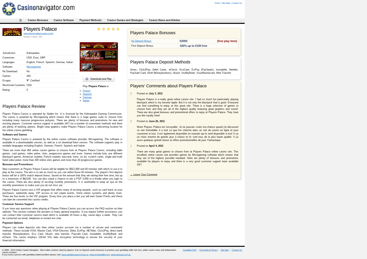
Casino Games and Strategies (125, 20)
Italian (86, 100)
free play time (227, 41)
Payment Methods (91, 20)
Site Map (226, 3)
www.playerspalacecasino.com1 (38, 33)
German (87, 97)
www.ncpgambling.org (99, 254)
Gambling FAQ (189, 250)
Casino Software (64, 20)
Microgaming (34, 66)
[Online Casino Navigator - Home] (38, 15)
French (86, 90)
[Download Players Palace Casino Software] (98, 81)
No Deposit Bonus (141, 41)
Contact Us (237, 3)
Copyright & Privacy (208, 250)
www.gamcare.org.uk (121, 254)
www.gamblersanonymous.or (75, 254)
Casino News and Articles (164, 20)
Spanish (87, 94)
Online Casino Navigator (27, 250)
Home (217, 3)
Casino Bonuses (38, 20)
